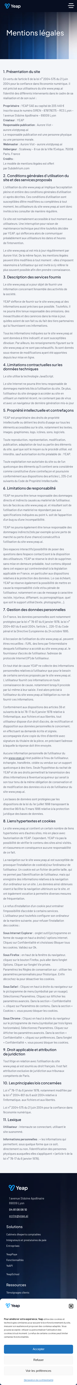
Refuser (38, 1360)
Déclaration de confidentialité (38, 1379)
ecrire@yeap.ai (18, 1216)
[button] (71, 1306)
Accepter (38, 1349)
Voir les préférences (38, 1370)
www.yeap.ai (16, 758)
